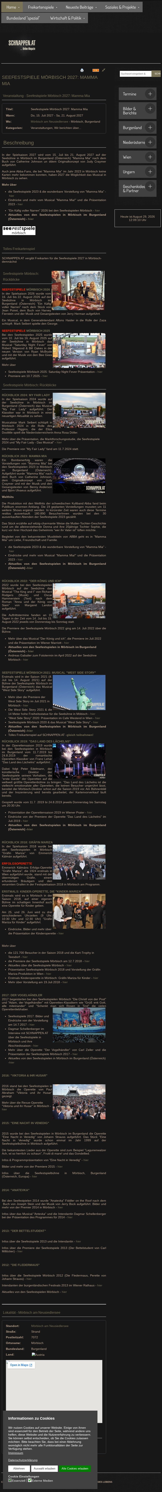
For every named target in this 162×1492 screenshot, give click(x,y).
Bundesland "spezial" (23, 18)
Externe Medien (42, 1480)
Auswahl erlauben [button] (44, 1468)
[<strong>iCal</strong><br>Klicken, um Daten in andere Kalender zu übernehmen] (96, 70)
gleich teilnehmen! (80, 735)
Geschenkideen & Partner (135, 188)
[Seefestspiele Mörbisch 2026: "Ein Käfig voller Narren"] (19, 230)
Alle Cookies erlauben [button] (75, 1468)
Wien (127, 157)
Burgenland (132, 127)
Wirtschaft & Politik (65, 18)
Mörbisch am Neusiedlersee (49, 121)
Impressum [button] (15, 1453)
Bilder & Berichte (129, 110)
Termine (129, 94)
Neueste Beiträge (79, 7)
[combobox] (135, 74)
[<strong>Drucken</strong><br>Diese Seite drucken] (82, 70)
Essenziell (18, 1480)
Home (11, 7)
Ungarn (129, 171)
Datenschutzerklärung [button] (23, 1460)
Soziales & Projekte (120, 7)
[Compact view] (103, 70)
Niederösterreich (136, 142)
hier (11, 195)
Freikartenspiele (41, 7)
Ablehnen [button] (19, 1468)
